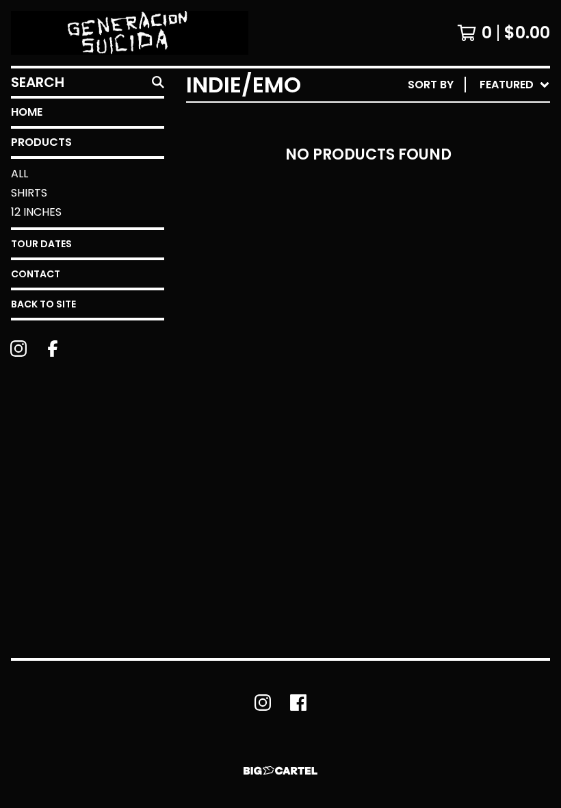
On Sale (417, 142)
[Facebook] (52, 348)
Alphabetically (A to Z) (465, 186)
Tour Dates (41, 244)
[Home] (129, 33)
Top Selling (429, 164)
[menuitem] (479, 84)
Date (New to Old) (450, 230)
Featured (422, 120)
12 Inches (36, 212)
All (19, 173)
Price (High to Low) (454, 295)
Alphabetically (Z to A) (465, 208)
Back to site (43, 304)
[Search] (158, 82)
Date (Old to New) (450, 252)
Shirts (29, 193)
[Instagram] (18, 348)
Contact (35, 274)
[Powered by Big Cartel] (280, 771)
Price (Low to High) (454, 273)
